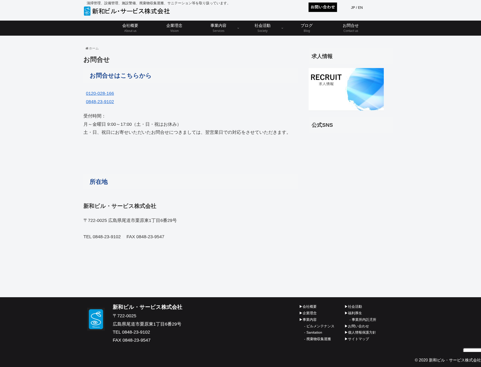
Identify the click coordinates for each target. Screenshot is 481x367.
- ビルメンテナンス (319, 326)
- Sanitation (313, 332)
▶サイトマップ (356, 339)
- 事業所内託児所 (362, 320)
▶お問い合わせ (356, 326)
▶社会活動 (353, 306)
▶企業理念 (308, 313)
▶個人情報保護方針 (360, 332)
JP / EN (357, 8)
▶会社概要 (308, 306)
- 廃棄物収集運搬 (317, 339)
